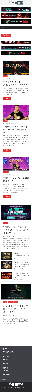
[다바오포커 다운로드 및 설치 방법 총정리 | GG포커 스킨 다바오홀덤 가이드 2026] (6, 266)
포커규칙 (10, 302)
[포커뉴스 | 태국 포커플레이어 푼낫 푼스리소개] (16, 164)
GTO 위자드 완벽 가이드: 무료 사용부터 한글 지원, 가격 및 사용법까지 (15, 309)
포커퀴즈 (15, 302)
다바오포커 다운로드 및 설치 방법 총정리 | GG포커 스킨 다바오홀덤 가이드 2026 (21, 264)
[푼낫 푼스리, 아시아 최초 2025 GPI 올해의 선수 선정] (16, 68)
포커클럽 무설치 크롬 (9, 352)
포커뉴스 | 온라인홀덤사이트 (16, 387)
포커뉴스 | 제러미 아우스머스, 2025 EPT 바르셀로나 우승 (15, 129)
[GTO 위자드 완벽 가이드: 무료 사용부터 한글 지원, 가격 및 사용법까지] (16, 291)
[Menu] (2, 27)
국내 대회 (5, 359)
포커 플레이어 (5, 368)
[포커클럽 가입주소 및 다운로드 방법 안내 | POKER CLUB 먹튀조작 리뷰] (16, 212)
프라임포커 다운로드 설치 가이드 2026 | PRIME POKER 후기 (21, 254)
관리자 (16, 78)
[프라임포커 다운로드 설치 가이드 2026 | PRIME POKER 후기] (6, 256)
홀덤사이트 (4, 349)
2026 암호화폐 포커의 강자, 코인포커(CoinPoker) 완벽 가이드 (21, 275)
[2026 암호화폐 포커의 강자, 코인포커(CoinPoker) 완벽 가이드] (6, 276)
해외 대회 (5, 363)
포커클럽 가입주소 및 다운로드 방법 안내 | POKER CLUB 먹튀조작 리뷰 (15, 230)
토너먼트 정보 (5, 356)
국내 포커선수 (7, 371)
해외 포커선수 (7, 374)
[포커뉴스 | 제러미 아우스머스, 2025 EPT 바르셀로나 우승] (16, 112)
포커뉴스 (5, 120)
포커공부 (5, 302)
